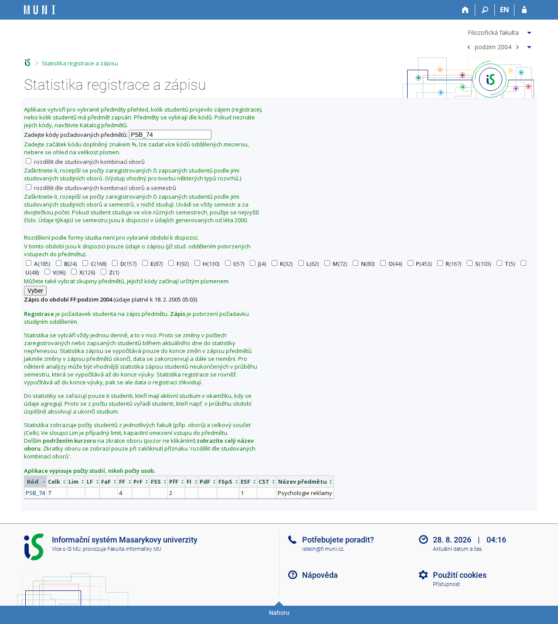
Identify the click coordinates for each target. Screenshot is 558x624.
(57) (238, 264)
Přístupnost (446, 584)
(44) (395, 264)
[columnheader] (35, 482)
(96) (59, 272)
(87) (156, 264)
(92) (183, 264)
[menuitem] (498, 31)
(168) (98, 264)
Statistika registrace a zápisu (80, 63)
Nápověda (320, 575)
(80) (367, 264)
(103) (483, 264)
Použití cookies (460, 575)
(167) (453, 264)
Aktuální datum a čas (457, 549)
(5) (510, 264)
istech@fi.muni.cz (323, 549)
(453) (424, 264)
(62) (312, 264)
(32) (286, 264)
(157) (128, 264)
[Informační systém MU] (27, 62)
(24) (70, 264)
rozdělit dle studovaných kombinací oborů (89, 162)
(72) (340, 264)
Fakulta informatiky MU (134, 549)
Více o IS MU (66, 549)
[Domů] (465, 10)
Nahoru (279, 612)
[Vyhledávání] (485, 10)
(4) (262, 264)
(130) (211, 264)
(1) (114, 272)
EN (504, 9)
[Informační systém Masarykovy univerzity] (39, 10)
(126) (87, 272)
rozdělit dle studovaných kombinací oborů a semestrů (104, 188)
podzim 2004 (493, 46)
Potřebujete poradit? (338, 539)
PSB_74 (35, 493)
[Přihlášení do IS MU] (524, 10)
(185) (42, 264)
